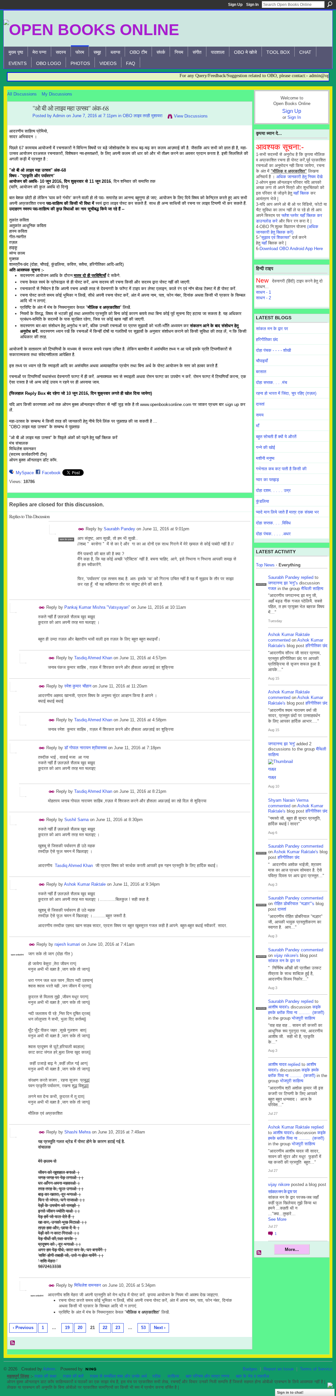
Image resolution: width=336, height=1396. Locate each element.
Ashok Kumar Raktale (85, 884)
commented (279, 640)
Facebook (51, 472)
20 (80, 1327)
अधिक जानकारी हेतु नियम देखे (299, 176)
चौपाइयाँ (262, 360)
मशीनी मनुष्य (265, 458)
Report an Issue (278, 1368)
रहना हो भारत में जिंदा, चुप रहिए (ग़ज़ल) (286, 393)
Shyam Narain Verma (288, 800)
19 (67, 1327)
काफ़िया (173, 1376)
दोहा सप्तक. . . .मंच (271, 382)
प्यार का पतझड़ (267, 479)
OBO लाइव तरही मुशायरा (142, 115)
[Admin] (18, 122)
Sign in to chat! (290, 1392)
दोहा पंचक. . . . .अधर (273, 533)
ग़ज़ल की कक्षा (45, 1376)
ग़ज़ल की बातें (73, 1376)
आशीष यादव (277, 1064)
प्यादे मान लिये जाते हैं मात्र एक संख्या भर (287, 512)
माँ (257, 425)
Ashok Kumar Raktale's (296, 851)
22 (105, 1327)
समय (259, 414)
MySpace (25, 472)
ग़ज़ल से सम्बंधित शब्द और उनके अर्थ (118, 1376)
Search (329, 4)
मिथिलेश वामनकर (87, 1285)
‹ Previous (23, 1327)
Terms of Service (316, 1368)
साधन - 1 (263, 292)
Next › (159, 1327)
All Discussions (22, 94)
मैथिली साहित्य (312, 588)
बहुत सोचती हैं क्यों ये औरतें (276, 436)
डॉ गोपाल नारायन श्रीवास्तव (85, 747)
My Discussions (57, 94)
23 (118, 1327)
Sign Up (235, 4)
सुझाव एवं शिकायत (275, 237)
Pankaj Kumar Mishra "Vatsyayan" (97, 607)
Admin (59, 115)
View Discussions (191, 116)
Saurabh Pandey (119, 528)
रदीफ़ (156, 1376)
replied (307, 577)
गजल (272, 588)
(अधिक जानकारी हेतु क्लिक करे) (287, 229)
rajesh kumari (67, 944)
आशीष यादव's (278, 1007)
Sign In (252, 4)
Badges (250, 1368)
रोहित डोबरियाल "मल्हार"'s (294, 903)
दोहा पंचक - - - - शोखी (273, 350)
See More (277, 1219)
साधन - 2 (263, 297)
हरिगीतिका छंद (267, 339)
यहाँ (264, 243)
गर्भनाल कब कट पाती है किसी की (281, 468)
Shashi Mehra (77, 1132)
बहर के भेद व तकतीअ (252, 1376)
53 (143, 1327)
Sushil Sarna (76, 819)
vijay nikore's (286, 955)
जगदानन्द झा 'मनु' (281, 743)
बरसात (261, 371)
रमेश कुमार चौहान (77, 686)
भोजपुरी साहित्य (303, 1018)
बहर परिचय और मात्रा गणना (207, 1376)
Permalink (81, 529)
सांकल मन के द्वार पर (272, 328)
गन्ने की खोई (265, 447)
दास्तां (260, 404)
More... (292, 1249)
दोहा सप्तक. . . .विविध (273, 522)
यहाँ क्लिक (301, 193)
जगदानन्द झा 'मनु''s (283, 583)
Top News (265, 564)
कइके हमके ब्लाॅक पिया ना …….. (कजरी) (296, 1010)
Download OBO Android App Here (291, 248)
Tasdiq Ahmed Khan (93, 657)
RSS (13, 1343)
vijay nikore (279, 1184)
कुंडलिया (262, 501)
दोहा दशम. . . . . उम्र (273, 490)
